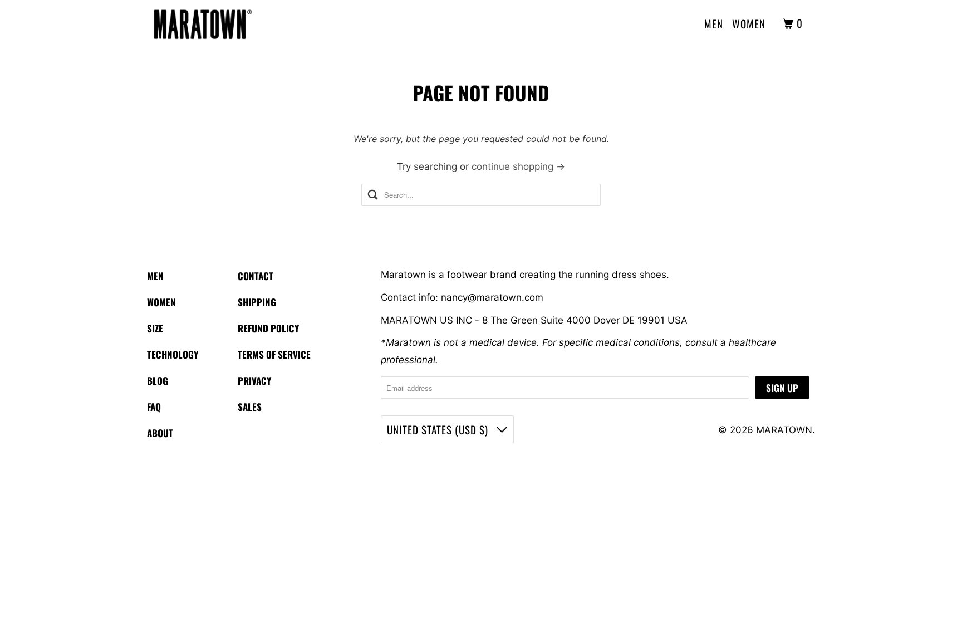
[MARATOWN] (203, 24)
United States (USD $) (439, 429)
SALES (250, 407)
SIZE (155, 328)
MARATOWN (784, 429)
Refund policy (268, 328)
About (160, 433)
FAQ (154, 407)
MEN (713, 23)
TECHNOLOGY (172, 354)
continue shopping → (518, 166)
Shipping (257, 302)
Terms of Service (274, 354)
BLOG (157, 381)
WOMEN (748, 23)
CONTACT (255, 276)
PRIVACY (254, 381)
